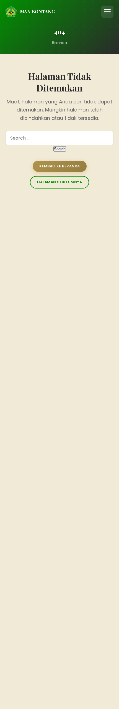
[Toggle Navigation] (107, 12)
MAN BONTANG (37, 11)
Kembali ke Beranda (59, 166)
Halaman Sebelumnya (59, 182)
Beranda (59, 42)
